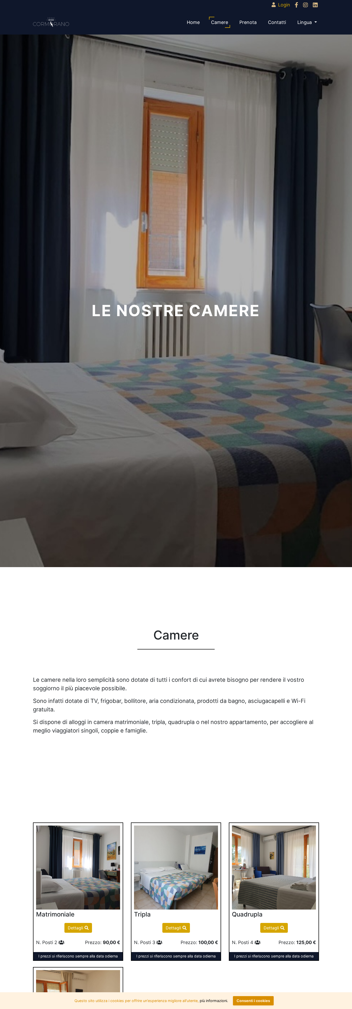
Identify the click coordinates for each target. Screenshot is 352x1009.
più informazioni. (214, 1000)
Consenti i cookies (253, 1000)
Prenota (248, 22)
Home (193, 22)
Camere (219, 22)
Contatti (277, 22)
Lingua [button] (305, 22)
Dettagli (76, 927)
